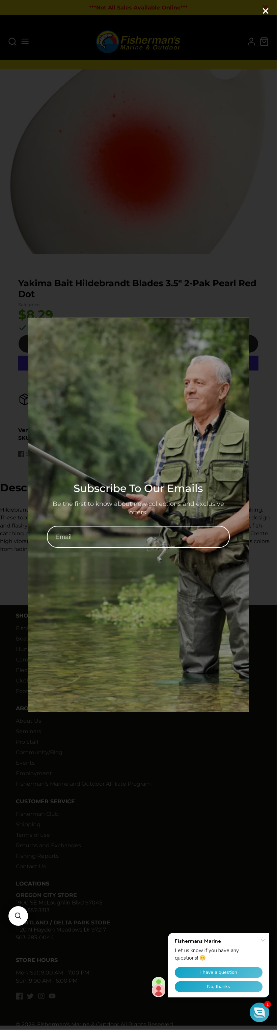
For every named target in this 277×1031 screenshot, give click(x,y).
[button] (18, 916)
